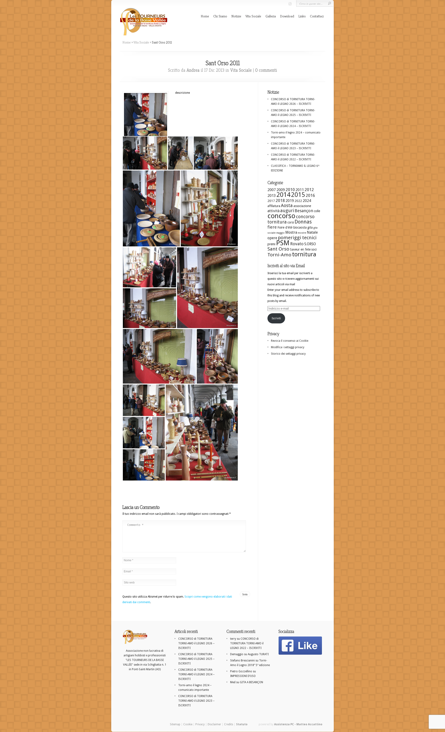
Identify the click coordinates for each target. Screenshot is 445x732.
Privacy (200, 724)
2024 (307, 201)
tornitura (304, 254)
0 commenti (266, 70)
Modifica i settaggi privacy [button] (287, 347)
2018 (280, 200)
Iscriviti (276, 318)
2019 (290, 201)
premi (271, 244)
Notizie (236, 16)
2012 (309, 189)
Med (232, 682)
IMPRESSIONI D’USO (243, 676)
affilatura (273, 206)
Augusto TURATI (258, 654)
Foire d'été (284, 227)
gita (310, 227)
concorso (281, 216)
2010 (290, 189)
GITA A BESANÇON (251, 682)
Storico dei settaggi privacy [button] (288, 353)
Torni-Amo (279, 254)
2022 (298, 201)
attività (273, 211)
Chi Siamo (220, 16)
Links (302, 16)
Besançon (304, 210)
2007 (271, 190)
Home (205, 16)
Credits (228, 724)
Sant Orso (278, 249)
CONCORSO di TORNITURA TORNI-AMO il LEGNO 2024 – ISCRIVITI (196, 674)
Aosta (287, 205)
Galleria (270, 16)
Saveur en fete (300, 249)
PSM (282, 243)
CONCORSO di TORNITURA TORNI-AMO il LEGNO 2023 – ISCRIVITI (196, 701)
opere (272, 238)
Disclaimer (214, 724)
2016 (310, 195)
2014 (283, 195)
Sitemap (175, 724)
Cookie (187, 724)
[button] (145, 153)
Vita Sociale (253, 16)
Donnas (303, 222)
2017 (271, 201)
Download (287, 16)
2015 (298, 194)
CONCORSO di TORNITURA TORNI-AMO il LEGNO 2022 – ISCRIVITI (247, 643)
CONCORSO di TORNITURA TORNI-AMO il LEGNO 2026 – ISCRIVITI (196, 643)
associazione (302, 206)
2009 (281, 190)
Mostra (291, 232)
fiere (272, 227)
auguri (287, 210)
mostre (302, 232)
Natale (312, 232)
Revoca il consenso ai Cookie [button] (289, 340)
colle (317, 211)
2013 (271, 195)
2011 (300, 190)
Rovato (297, 243)
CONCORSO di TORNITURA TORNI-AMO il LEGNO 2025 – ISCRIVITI (196, 659)
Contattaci (317, 16)
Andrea (193, 70)
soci (314, 249)
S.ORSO (310, 244)
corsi (290, 222)
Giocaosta (300, 227)
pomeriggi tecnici (297, 237)
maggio (280, 232)
